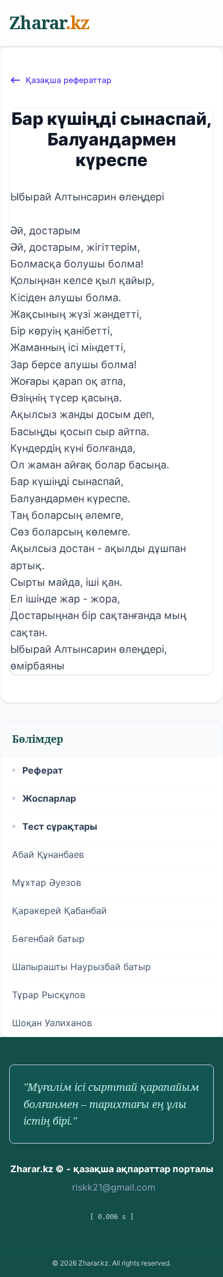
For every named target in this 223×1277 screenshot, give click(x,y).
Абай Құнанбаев (48, 854)
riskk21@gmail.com (114, 1187)
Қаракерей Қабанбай (59, 910)
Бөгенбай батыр (48, 938)
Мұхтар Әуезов (46, 882)
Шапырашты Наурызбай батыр (81, 966)
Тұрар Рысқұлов (48, 994)
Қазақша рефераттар (69, 80)
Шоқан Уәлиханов (52, 1022)
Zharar (49, 22)
